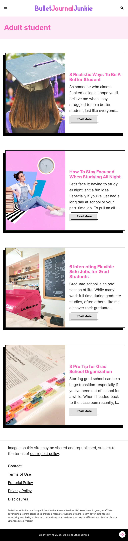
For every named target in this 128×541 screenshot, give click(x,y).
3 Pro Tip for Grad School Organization (90, 369)
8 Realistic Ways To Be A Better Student (95, 77)
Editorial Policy (20, 482)
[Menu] (5, 8)
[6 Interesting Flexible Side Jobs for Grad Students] (35, 287)
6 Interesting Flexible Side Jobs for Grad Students (91, 271)
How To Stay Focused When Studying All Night (95, 174)
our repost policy (44, 453)
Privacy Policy (20, 491)
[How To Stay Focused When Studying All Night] (35, 190)
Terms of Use (19, 474)
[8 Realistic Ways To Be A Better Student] (35, 93)
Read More (85, 119)
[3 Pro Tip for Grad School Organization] (35, 385)
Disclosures (18, 499)
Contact (15, 466)
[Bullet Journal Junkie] (63, 8)
